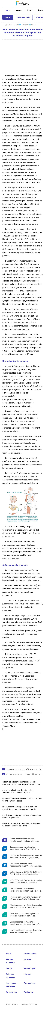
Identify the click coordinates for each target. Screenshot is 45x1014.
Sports (30, 10)
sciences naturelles (10, 976)
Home (7, 10)
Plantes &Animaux (10, 961)
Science (24, 25)
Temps (9, 968)
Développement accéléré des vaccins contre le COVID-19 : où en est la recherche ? (26, 906)
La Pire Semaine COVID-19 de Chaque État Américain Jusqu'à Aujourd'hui (26, 873)
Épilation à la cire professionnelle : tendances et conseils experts (17, 791)
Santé (7, 17)
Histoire (27, 974)
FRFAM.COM (13, 25)
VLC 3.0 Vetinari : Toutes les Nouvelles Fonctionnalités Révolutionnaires (26, 881)
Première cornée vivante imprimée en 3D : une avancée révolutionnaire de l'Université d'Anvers (25, 898)
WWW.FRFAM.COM (29, 1005)
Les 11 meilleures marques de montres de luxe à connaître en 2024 (26, 931)
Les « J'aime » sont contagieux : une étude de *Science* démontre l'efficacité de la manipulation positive (25, 914)
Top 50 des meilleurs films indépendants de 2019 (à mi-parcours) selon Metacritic (26, 865)
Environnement (23, 17)
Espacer (27, 959)
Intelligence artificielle (11, 985)
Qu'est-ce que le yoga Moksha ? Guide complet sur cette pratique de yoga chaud (21, 783)
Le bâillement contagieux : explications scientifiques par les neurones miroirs (19, 808)
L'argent (18, 10)
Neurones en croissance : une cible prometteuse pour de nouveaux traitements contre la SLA (24, 774)
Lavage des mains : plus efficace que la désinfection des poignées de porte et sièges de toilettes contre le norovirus (24, 769)
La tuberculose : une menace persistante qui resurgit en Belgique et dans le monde (26, 890)
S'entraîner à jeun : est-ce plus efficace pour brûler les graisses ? (22, 816)
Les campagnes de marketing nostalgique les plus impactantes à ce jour (26, 923)
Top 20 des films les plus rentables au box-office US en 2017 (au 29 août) (26, 856)
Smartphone (11, 992)
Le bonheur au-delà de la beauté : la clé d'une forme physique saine (22, 799)
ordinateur (29, 992)
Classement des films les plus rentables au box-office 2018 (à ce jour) (24, 848)
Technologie (29, 968)
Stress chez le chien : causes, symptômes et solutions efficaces (24, 840)
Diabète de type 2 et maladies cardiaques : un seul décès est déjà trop (21, 824)
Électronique (29, 983)
